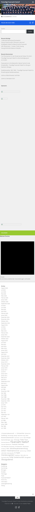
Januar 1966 (4, 424)
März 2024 (4, 331)
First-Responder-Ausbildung (7, 446)
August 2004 (4, 385)
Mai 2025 (3, 309)
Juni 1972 (3, 410)
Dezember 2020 (5, 358)
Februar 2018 (4, 366)
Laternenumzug (23, 450)
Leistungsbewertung (6, 483)
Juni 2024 (3, 329)
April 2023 (3, 346)
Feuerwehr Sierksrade (18, 444)
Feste (22, 440)
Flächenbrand (26, 446)
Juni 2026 (3, 292)
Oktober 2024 (4, 321)
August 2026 (4, 288)
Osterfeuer (17, 455)
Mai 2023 (3, 344)
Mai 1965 (3, 426)
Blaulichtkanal (20, 435)
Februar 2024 (4, 333)
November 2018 (5, 364)
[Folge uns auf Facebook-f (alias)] (33, 23)
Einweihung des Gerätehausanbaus (10, 72)
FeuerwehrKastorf (5, 478)
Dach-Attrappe (27, 437)
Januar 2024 (4, 335)
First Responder (18, 446)
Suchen (3, 28)
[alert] (17, 258)
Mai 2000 (3, 387)
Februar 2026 (4, 298)
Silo (27, 455)
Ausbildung (4, 435)
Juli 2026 (3, 290)
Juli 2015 (3, 371)
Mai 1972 (3, 412)
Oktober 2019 (4, 360)
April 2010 (3, 383)
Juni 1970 (3, 416)
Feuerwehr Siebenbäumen (6, 444)
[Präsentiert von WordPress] (12, 503)
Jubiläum (3, 451)
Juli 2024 (3, 327)
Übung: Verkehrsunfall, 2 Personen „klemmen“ (13, 42)
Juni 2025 (3, 307)
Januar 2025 (4, 315)
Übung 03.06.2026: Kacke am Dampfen (11, 48)
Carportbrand (16, 437)
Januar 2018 (4, 368)
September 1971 (5, 414)
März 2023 (4, 348)
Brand (27, 435)
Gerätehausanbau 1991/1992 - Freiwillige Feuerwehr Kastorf (16, 70)
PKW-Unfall (23, 455)
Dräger (12, 440)
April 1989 (3, 395)
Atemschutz (27, 433)
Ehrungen (3, 470)
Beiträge (15, 435)
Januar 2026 (4, 300)
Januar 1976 (4, 403)
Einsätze (3, 472)
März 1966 (4, 422)
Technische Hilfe (5, 457)
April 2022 (3, 354)
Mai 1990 (3, 393)
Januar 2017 (4, 370)
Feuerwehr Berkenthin (5, 442)
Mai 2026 (3, 294)
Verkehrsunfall (19, 457)
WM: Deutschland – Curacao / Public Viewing (12, 46)
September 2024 (5, 323)
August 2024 (4, 325)
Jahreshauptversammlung (19, 448)
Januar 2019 (4, 362)
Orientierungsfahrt (7, 455)
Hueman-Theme (26, 503)
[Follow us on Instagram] (30, 23)
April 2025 (3, 311)
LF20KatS (29, 450)
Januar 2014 (4, 375)
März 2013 (4, 377)
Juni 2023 (3, 342)
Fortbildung (3, 448)
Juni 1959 (3, 428)
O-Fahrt (17, 453)
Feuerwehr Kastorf (19, 442)
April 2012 (3, 379)
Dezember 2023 (5, 336)
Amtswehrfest (20, 433)
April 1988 (3, 397)
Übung (3, 485)
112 (15, 433)
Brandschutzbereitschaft (7, 437)
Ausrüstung (10, 435)
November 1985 (5, 399)
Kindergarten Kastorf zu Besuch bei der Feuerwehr (14, 44)
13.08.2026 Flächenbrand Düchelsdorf (10, 40)
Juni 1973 (3, 408)
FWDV (7, 448)
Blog (24, 435)
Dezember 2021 (5, 356)
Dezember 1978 (5, 401)
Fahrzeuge (16, 440)
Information (4, 481)
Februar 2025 (4, 313)
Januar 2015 (4, 373)
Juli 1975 (3, 405)
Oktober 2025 (4, 301)
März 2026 (4, 296)
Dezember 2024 (5, 317)
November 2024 (5, 319)
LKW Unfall (3, 453)
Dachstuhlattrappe (5, 440)
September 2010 (5, 381)
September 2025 (5, 303)
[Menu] (33, 2)
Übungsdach (27, 457)
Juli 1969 (3, 420)
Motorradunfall (10, 453)
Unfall (11, 457)
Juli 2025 (3, 305)
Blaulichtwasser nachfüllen (13, 75)
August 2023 (4, 340)
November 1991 (5, 391)
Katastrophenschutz (13, 451)
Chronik (21, 437)
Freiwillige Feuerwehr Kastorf (10, 2)
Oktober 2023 (4, 338)
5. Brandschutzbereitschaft (7, 433)
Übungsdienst (7, 459)
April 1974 (3, 407)
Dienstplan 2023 (10, 78)
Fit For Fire (4, 479)
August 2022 (4, 352)
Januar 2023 (4, 350)
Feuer (26, 440)
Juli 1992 (3, 389)
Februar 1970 (4, 418)
